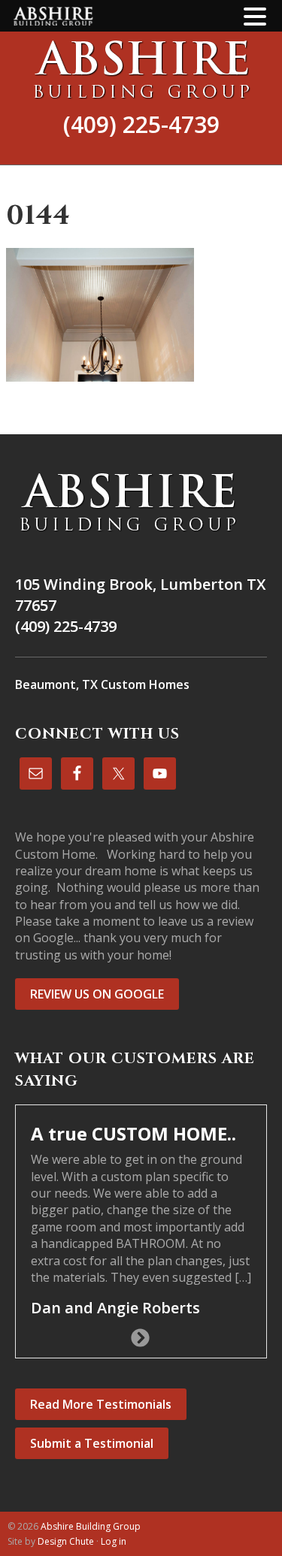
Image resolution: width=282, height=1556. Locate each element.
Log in (113, 1541)
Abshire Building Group (141, 69)
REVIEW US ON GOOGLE (97, 994)
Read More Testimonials (100, 1404)
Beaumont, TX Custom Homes (102, 684)
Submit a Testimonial (91, 1443)
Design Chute (66, 1541)
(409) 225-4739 (141, 124)
